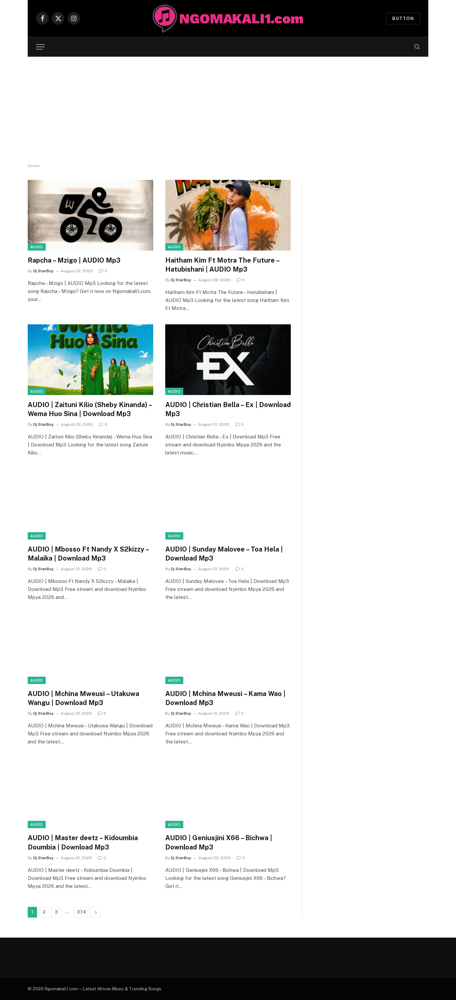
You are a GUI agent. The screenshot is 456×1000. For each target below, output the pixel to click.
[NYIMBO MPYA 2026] (228, 18)
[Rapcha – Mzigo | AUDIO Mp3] (90, 215)
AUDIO (36, 247)
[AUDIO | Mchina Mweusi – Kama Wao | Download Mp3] (228, 648)
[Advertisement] (228, 110)
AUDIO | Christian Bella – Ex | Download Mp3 (228, 409)
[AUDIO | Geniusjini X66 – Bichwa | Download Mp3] (228, 793)
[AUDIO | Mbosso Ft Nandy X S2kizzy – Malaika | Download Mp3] (90, 504)
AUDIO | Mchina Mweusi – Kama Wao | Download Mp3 (225, 698)
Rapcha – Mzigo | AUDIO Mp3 (74, 260)
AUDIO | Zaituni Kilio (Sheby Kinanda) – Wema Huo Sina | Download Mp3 (90, 409)
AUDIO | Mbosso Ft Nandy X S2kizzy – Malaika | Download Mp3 (88, 553)
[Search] (416, 46)
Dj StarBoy (43, 271)
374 (81, 912)
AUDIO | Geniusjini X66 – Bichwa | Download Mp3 (218, 842)
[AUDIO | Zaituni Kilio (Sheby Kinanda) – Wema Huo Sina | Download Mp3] (90, 359)
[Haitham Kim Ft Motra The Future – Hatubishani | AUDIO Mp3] (228, 215)
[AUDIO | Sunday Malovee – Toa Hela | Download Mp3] (228, 504)
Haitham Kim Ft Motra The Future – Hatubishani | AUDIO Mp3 (222, 264)
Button (403, 18)
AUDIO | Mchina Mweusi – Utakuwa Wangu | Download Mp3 (83, 698)
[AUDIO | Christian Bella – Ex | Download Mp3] (228, 359)
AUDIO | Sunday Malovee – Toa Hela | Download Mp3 (224, 553)
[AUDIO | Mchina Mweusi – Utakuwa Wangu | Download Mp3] (90, 648)
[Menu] (40, 46)
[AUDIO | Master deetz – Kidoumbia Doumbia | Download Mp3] (90, 793)
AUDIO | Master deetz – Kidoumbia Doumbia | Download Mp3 (83, 842)
